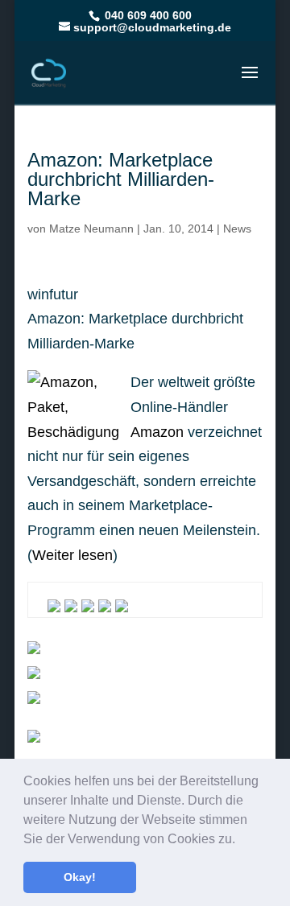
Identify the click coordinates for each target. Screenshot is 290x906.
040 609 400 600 (147, 15)
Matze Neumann (91, 228)
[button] (240, 840)
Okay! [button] (80, 877)
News (237, 228)
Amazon (157, 432)
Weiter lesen (72, 555)
